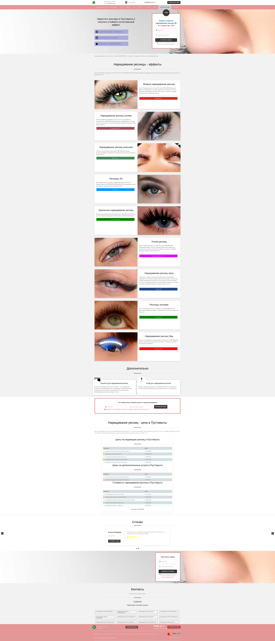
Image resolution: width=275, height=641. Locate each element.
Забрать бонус (115, 158)
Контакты (176, 7)
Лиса (140, 7)
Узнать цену (115, 189)
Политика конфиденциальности (108, 637)
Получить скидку (115, 219)
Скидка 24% (158, 289)
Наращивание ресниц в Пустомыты (106, 7)
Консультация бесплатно (158, 256)
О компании (137, 601)
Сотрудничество (165, 7)
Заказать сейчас (115, 128)
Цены (154, 7)
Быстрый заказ (158, 348)
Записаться (158, 317)
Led (121, 7)
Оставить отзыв (114, 541)
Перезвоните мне (173, 2)
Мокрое (128, 7)
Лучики (148, 7)
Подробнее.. (158, 98)
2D (134, 7)
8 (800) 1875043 (151, 2)
